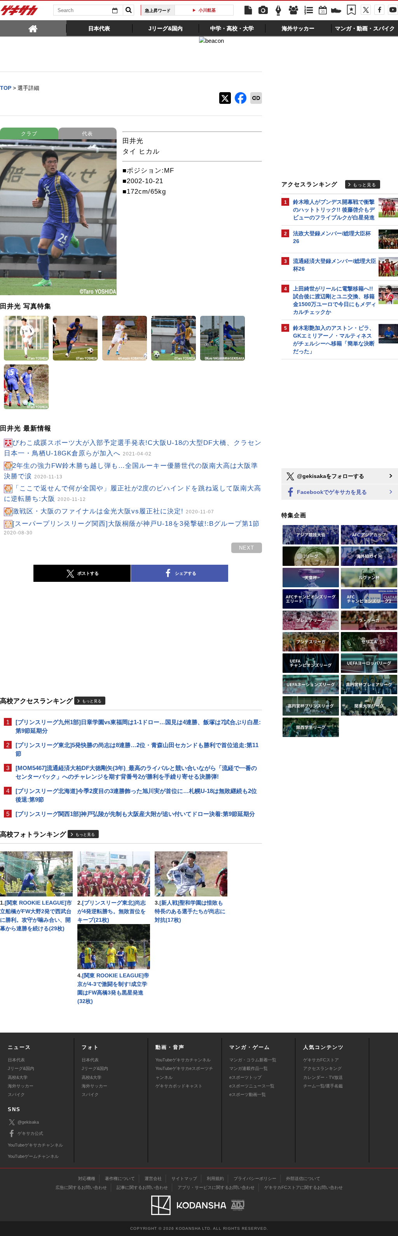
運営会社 (153, 1178)
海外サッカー (20, 1086)
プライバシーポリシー (255, 1178)
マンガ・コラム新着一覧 (252, 1059)
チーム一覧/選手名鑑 (323, 1086)
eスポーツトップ (245, 1077)
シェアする (185, 573)
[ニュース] (248, 10)
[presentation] (33, 28)
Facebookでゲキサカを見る (331, 492)
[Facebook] (379, 10)
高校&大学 (18, 1077)
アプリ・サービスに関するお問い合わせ (216, 1187)
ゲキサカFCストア (321, 1059)
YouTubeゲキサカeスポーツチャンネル (184, 1072)
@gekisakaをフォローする (329, 476)
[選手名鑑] (293, 10)
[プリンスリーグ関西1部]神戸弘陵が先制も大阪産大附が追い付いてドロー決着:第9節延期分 (135, 814)
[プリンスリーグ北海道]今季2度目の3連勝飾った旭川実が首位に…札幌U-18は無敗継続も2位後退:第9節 (136, 795)
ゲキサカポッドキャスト (178, 1086)
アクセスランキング (322, 1068)
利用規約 (215, 1178)
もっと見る (91, 701)
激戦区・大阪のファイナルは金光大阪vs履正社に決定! (113, 511)
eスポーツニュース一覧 (251, 1086)
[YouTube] (393, 10)
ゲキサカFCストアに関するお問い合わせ (303, 1187)
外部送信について (303, 1178)
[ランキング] (308, 10)
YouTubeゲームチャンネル (33, 1156)
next (246, 548)
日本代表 (16, 1059)
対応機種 (86, 1178)
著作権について (120, 1178)
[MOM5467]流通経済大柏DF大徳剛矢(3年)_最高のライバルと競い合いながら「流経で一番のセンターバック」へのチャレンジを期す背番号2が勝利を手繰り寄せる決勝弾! (136, 772)
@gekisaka (28, 1122)
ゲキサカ (19, 12)
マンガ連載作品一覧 (248, 1068)
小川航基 (207, 10)
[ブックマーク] (351, 10)
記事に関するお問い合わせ (142, 1187)
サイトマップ (184, 1178)
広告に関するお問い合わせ (81, 1187)
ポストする (88, 573)
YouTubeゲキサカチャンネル (183, 1059)
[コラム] (278, 10)
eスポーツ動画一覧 (247, 1094)
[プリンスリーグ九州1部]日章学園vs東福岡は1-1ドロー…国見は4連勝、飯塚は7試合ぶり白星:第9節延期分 (138, 726)
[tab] (33, 28)
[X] (366, 10)
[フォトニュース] (263, 10)
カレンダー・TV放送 (323, 1077)
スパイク (16, 1094)
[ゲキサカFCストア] (336, 11)
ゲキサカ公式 (30, 1133)
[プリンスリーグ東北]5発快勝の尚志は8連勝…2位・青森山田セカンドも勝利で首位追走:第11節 (137, 749)
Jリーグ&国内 (21, 1068)
